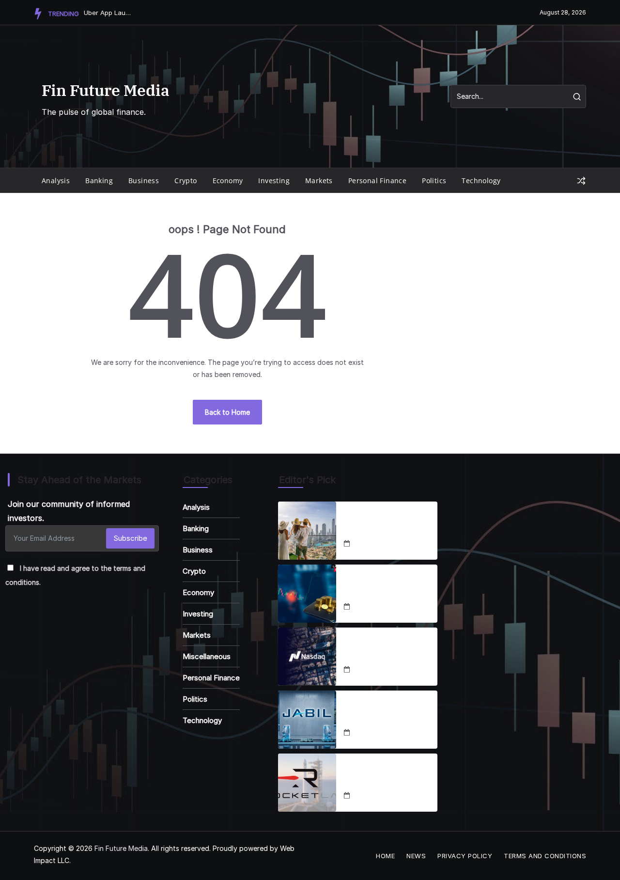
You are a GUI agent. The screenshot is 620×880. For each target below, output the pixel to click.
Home (385, 856)
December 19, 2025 (383, 733)
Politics (434, 180)
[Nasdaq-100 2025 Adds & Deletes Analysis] (307, 657)
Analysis (56, 180)
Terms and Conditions (545, 856)
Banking (99, 180)
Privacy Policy (464, 856)
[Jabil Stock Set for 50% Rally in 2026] (307, 720)
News (416, 856)
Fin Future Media (106, 90)
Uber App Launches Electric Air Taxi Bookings (108, 12)
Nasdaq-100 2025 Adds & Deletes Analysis (388, 651)
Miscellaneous (207, 656)
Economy (228, 180)
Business (143, 180)
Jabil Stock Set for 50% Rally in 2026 (384, 714)
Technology (481, 180)
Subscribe (130, 538)
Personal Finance (377, 180)
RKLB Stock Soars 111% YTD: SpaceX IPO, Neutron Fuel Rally (386, 777)
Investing (274, 180)
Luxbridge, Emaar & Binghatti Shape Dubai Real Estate (384, 525)
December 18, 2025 (383, 544)
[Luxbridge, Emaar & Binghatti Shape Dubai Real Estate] (307, 531)
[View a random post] (581, 181)
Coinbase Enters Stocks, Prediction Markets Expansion (387, 588)
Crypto (185, 180)
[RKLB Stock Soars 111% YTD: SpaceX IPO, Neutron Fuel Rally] (307, 783)
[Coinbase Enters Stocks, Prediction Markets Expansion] (307, 594)
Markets (319, 180)
